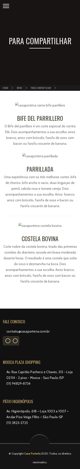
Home (5, 87)
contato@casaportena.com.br (28, 331)
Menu (19, 87)
